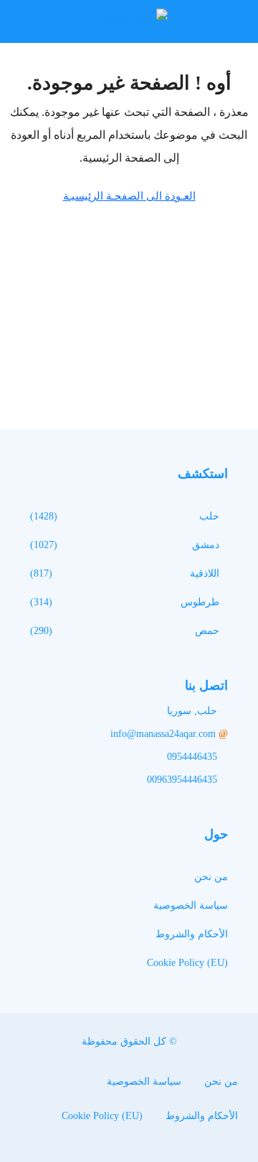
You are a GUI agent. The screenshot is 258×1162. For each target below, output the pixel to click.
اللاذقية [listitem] (204, 573)
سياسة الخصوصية (190, 905)
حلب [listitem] (209, 516)
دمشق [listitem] (205, 545)
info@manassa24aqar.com (163, 733)
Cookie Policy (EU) (187, 962)
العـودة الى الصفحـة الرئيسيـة (129, 196)
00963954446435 (182, 779)
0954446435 (192, 756)
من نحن (211, 877)
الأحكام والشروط (192, 934)
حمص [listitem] (207, 630)
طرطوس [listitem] (200, 602)
